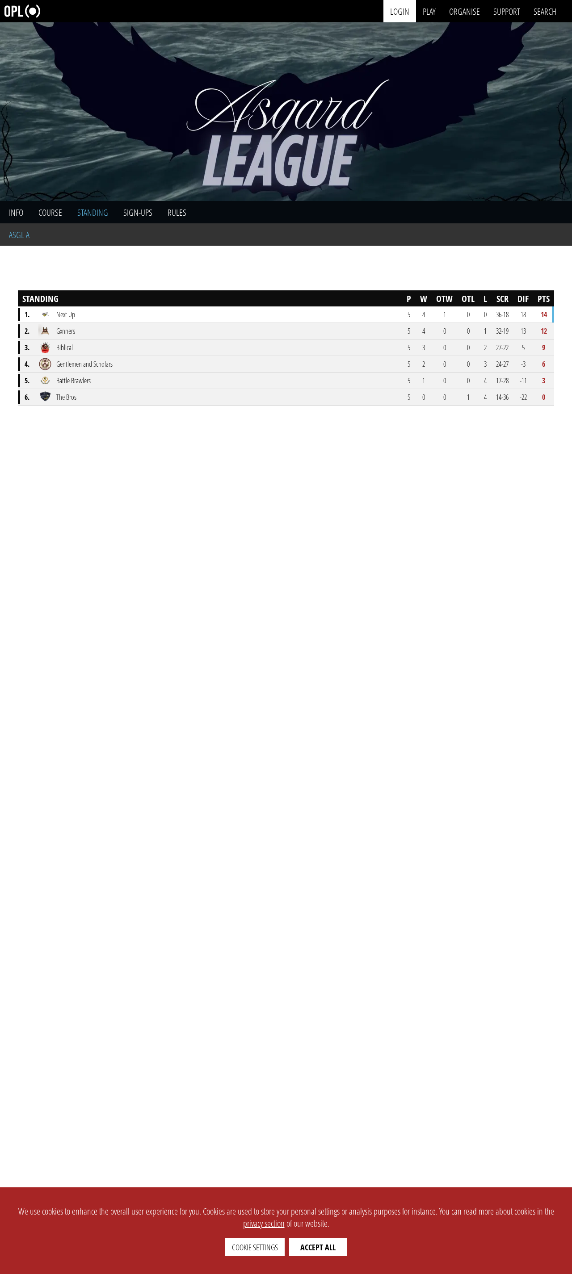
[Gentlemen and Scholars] (45, 364)
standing (92, 212)
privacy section (264, 1223)
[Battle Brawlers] (45, 380)
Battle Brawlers (73, 381)
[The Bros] (45, 397)
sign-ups (137, 212)
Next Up (65, 314)
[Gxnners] (45, 331)
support (506, 11)
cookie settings (255, 1247)
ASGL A (19, 235)
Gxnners (65, 331)
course (50, 212)
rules (177, 212)
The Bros (66, 397)
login (399, 11)
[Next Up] (45, 314)
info (16, 212)
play (429, 11)
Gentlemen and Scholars (84, 364)
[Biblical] (45, 347)
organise (464, 11)
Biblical (64, 347)
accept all (318, 1247)
